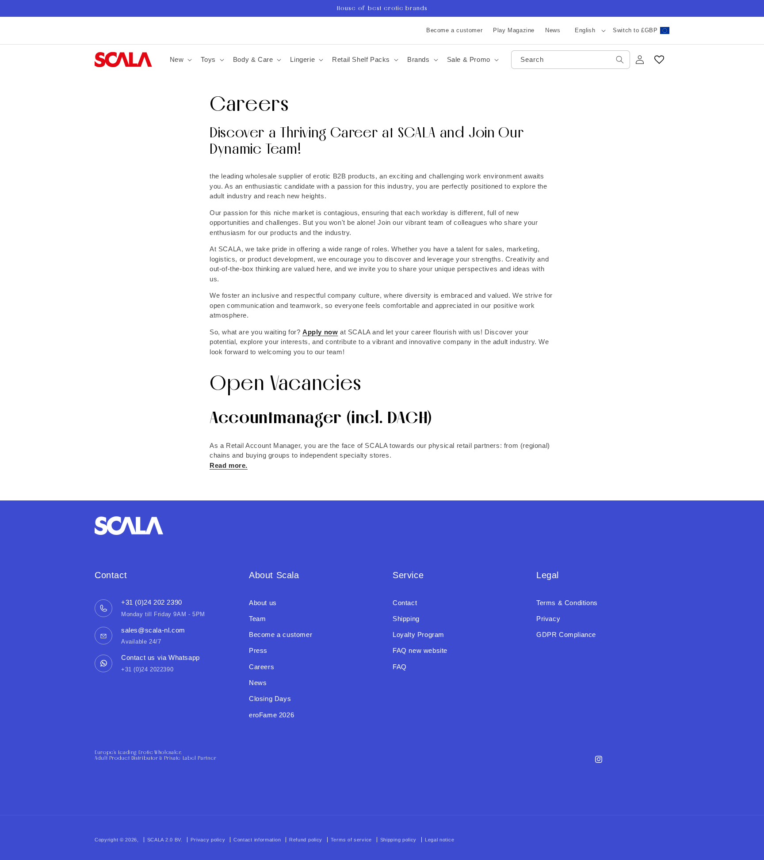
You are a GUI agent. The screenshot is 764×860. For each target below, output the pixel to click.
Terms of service (351, 839)
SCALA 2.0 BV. (165, 839)
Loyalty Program (418, 634)
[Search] (620, 59)
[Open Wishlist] (659, 59)
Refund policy (305, 839)
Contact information (257, 839)
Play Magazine (514, 30)
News (552, 30)
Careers (261, 667)
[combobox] (571, 59)
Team (257, 618)
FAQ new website (420, 650)
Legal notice (439, 839)
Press (258, 650)
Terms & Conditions (567, 602)
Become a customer (454, 30)
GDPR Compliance (566, 634)
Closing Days (270, 698)
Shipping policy (398, 839)
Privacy (548, 618)
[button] (180, 59)
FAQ (400, 667)
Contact (405, 602)
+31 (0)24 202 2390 (151, 602)
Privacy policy (208, 839)
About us (263, 602)
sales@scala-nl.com (153, 630)
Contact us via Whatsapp (160, 657)
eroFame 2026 (271, 715)
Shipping (406, 618)
